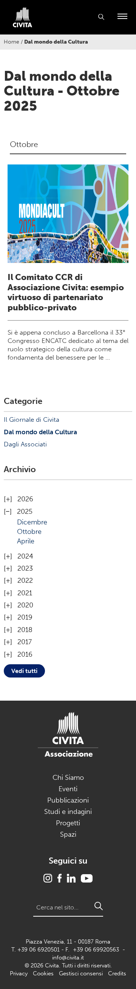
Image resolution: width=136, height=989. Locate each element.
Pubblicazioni (68, 800)
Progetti (68, 823)
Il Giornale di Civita (31, 419)
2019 (24, 617)
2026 (25, 499)
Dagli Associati (25, 444)
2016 (24, 654)
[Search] (98, 906)
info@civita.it (68, 957)
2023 (25, 568)
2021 (24, 593)
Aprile (25, 541)
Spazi (68, 834)
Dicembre (32, 522)
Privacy (19, 973)
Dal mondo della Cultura (40, 432)
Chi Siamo (68, 777)
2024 (25, 556)
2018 (24, 630)
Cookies (43, 973)
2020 (25, 605)
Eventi (68, 789)
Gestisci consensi (81, 973)
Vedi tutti (24, 670)
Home (11, 42)
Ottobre (29, 531)
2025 (24, 511)
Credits (117, 973)
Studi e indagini (68, 811)
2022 (25, 580)
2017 (24, 642)
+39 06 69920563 (96, 949)
